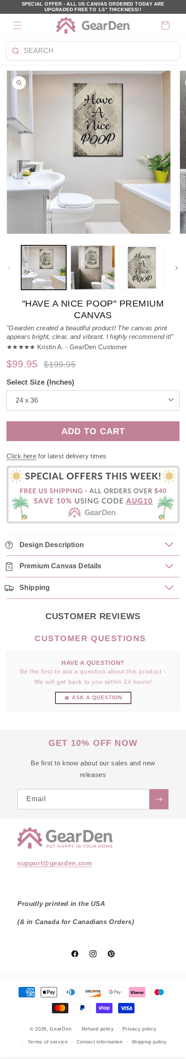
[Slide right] (176, 268)
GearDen (60, 1028)
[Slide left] (9, 268)
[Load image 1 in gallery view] (43, 267)
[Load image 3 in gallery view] (141, 267)
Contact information (100, 1041)
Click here (21, 456)
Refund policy (98, 1028)
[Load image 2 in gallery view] (93, 267)
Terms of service (48, 1041)
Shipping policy (149, 1041)
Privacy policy (139, 1028)
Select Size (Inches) (40, 382)
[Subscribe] (158, 799)
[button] (17, 25)
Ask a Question (97, 698)
